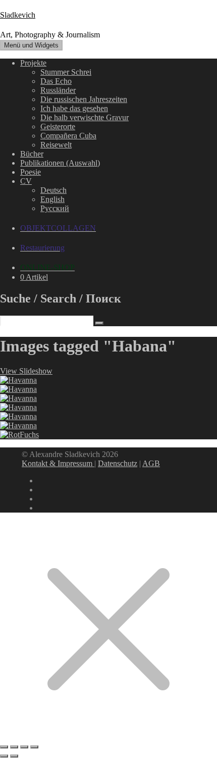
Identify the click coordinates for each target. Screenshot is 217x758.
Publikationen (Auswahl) (60, 163)
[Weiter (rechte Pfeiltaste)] (14, 755)
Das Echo (56, 81)
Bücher (31, 153)
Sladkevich (17, 15)
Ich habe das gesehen (74, 108)
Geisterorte (57, 126)
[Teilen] (24, 746)
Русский (54, 208)
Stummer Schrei (65, 72)
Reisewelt (56, 144)
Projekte (33, 63)
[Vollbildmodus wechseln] (14, 746)
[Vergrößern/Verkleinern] (4, 746)
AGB (151, 463)
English (52, 199)
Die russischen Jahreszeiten (83, 99)
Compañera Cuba (68, 135)
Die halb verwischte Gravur (84, 117)
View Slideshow (26, 371)
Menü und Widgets (31, 45)
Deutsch (53, 190)
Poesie (30, 172)
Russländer (58, 90)
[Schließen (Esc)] (34, 746)
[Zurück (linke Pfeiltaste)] (4, 755)
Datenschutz (117, 463)
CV (26, 181)
